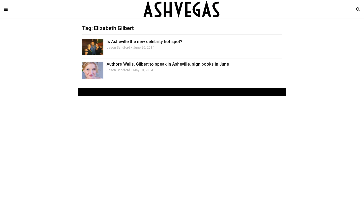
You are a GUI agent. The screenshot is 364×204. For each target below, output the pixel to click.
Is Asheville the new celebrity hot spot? (144, 41)
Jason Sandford (118, 47)
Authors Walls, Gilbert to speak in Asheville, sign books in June (168, 64)
